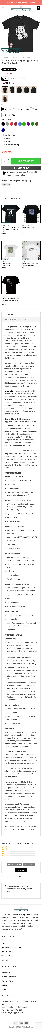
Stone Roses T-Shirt (28, 227)
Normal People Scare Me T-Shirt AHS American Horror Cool (10, 300)
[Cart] (38, 8)
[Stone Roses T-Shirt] (31, 214)
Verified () (30, 864)
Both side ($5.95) (12, 145)
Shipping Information (9, 977)
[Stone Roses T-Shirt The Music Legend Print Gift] (31, 250)
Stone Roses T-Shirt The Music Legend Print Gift (30, 264)
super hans (6, 184)
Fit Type (4, 74)
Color (3, 119)
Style (4, 83)
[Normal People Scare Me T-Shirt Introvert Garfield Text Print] (11, 214)
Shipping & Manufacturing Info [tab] (15, 319)
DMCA (4, 985)
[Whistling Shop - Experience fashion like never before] (21, 8)
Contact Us (5, 973)
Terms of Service (8, 956)
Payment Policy (7, 981)
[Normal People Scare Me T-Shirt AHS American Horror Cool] (11, 285)
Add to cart (25, 161)
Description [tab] (8, 314)
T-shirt (14, 57)
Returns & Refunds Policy (11, 948)
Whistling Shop (23, 915)
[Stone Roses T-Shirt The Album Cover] (11, 250)
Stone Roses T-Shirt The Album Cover (9, 264)
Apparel (4, 57)
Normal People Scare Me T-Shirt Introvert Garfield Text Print (10, 229)
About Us (5, 944)
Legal (3, 989)
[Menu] (2, 8)
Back (8, 141)
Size (3, 104)
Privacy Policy (6, 952)
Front (8, 138)
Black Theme (26, 57)
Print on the (6, 135)
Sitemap (4, 960)
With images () (15, 864)
